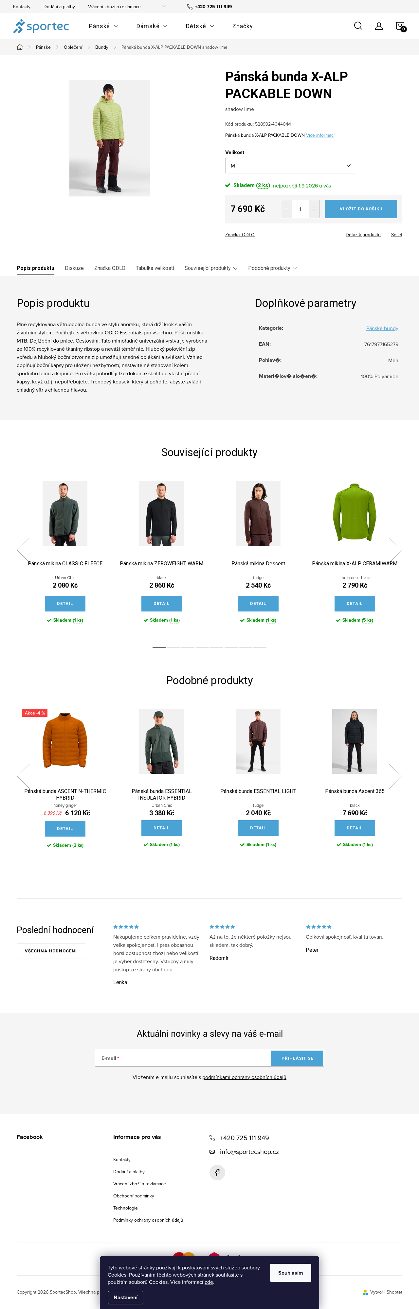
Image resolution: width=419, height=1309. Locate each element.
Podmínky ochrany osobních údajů (148, 1220)
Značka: (240, 234)
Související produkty (208, 268)
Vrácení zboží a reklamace (114, 6)
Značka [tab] (109, 268)
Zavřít (261, 232)
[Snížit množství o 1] (286, 209)
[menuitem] (103, 26)
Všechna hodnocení (51, 950)
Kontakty (21, 6)
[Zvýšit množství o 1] (314, 209)
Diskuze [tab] (74, 268)
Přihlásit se (297, 1058)
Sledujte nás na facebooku (217, 1172)
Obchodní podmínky (133, 1196)
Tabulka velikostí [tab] (155, 268)
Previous (23, 550)
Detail (65, 603)
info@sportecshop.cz (249, 1151)
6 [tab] (231, 647)
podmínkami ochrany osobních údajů (244, 1077)
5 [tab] (216, 647)
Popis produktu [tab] (35, 268)
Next (395, 550)
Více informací (320, 135)
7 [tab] (245, 647)
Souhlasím (290, 1273)
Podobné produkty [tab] (269, 268)
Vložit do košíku (361, 208)
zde (209, 1281)
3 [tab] (187, 647)
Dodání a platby (59, 6)
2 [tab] (173, 647)
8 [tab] (259, 647)
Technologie (125, 1208)
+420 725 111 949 (244, 1137)
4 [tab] (202, 647)
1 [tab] (159, 647)
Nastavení (125, 1297)
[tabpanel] (65, 557)
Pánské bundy (382, 328)
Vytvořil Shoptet (386, 1292)
